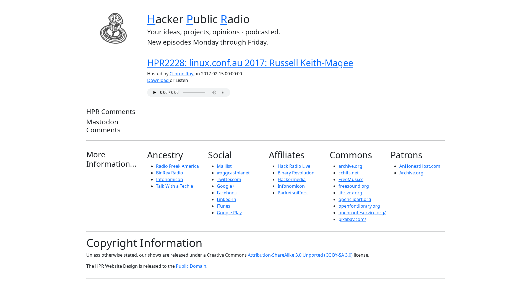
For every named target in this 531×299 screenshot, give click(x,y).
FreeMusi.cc (351, 179)
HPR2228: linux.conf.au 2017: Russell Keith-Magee (250, 63)
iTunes (223, 206)
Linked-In (226, 199)
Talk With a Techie (174, 186)
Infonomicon (169, 179)
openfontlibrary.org (359, 206)
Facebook (227, 193)
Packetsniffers (293, 193)
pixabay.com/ (352, 219)
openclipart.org (355, 199)
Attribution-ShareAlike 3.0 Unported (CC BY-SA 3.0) (300, 255)
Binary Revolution (296, 173)
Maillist (224, 166)
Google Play (229, 213)
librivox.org (350, 193)
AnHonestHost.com (419, 166)
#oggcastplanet (233, 173)
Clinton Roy (182, 74)
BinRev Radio (169, 173)
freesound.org (354, 186)
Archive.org (411, 173)
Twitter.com (229, 179)
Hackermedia (292, 179)
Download (158, 80)
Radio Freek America (177, 166)
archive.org (350, 166)
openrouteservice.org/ (362, 213)
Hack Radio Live (294, 166)
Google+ (226, 186)
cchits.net (349, 173)
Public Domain (191, 266)
